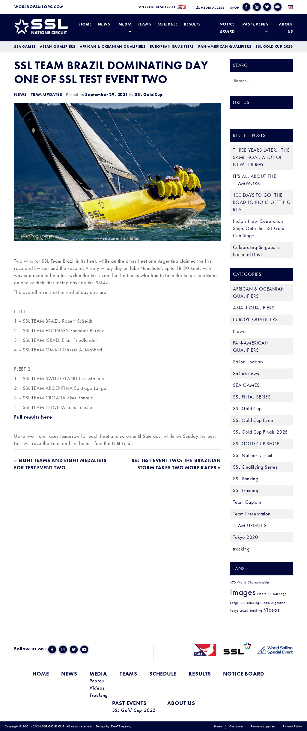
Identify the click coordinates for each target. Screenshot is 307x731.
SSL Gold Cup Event (253, 420)
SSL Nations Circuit (252, 455)
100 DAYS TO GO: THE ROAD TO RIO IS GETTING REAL (262, 202)
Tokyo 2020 (245, 537)
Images (243, 592)
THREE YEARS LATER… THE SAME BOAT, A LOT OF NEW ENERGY (261, 157)
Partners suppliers (263, 726)
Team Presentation (252, 514)
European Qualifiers (172, 46)
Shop (234, 8)
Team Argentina (273, 603)
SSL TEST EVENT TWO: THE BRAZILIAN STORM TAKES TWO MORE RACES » (176, 464)
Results (192, 24)
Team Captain (247, 502)
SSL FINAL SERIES (252, 397)
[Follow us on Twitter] (267, 7)
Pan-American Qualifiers (224, 46)
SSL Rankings (250, 603)
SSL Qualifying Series (255, 467)
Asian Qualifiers (58, 46)
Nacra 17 (264, 594)
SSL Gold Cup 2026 (274, 46)
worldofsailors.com (39, 6)
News (104, 24)
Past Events (255, 24)
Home (85, 24)
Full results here (33, 417)
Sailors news (246, 373)
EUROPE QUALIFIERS (255, 319)
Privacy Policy (292, 726)
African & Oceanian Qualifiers (113, 46)
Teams (144, 24)
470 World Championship (249, 582)
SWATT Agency (121, 726)
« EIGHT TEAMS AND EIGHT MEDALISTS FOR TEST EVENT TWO (60, 464)
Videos (271, 610)
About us (286, 28)
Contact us (236, 726)
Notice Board (227, 28)
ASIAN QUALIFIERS (254, 308)
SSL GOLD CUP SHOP (256, 443)
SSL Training (245, 490)
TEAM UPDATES (46, 94)
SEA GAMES (246, 385)
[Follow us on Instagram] (257, 7)
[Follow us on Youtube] (278, 7)
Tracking (256, 611)
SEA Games (25, 46)
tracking (241, 549)
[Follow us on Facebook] (246, 7)
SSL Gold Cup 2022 (134, 710)
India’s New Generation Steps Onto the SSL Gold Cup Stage (258, 228)
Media (125, 24)
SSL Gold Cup (149, 94)
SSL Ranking (245, 479)
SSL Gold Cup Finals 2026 (260, 432)
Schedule (167, 24)
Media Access (212, 8)
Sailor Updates (248, 362)
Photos (96, 681)
